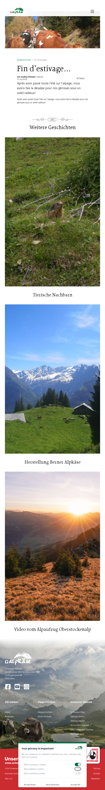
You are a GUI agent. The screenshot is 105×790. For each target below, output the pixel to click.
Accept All (75, 784)
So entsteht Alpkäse (80, 725)
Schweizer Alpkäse (81, 702)
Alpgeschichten (24, 59)
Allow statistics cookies (34, 769)
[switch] (78, 764)
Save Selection (52, 784)
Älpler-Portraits (44, 716)
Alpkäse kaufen (78, 720)
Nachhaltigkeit (77, 734)
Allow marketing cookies (34, 773)
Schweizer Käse (78, 712)
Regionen (9, 716)
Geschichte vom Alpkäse (82, 729)
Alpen (8, 712)
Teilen (81, 78)
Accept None (30, 784)
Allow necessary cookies (35, 764)
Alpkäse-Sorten (78, 716)
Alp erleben (11, 702)
